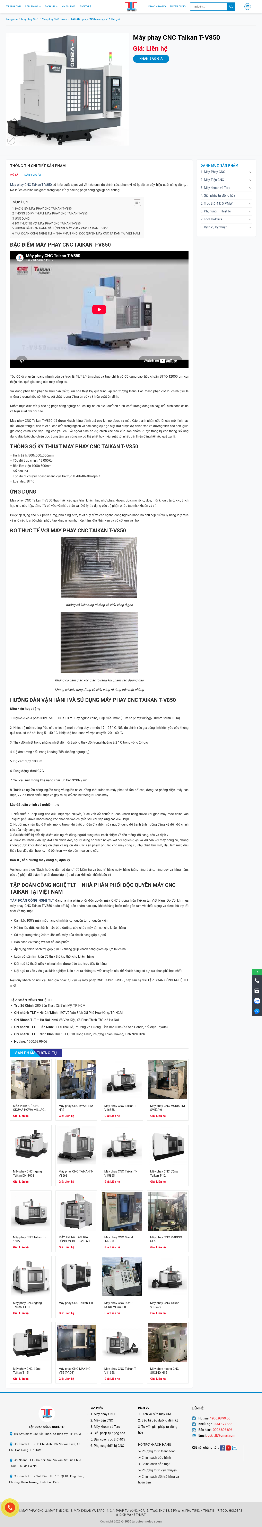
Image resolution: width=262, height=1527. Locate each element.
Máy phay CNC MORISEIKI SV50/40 (167, 1108)
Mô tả (14, 174)
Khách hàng (157, 6)
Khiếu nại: (215, 1424)
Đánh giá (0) (32, 174)
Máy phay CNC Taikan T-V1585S (120, 1173)
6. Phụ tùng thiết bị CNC (107, 1446)
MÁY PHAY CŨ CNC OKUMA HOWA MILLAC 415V (28, 1108)
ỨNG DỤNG (22, 218)
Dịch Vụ (50, 6)
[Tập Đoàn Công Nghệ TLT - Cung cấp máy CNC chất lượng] (131, 6)
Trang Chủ (13, 6)
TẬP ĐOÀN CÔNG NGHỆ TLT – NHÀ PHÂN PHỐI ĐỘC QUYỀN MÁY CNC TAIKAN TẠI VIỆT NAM (77, 233)
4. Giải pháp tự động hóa (218, 195)
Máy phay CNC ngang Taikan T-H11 (27, 1305)
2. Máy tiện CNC (101, 1420)
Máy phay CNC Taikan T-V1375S (166, 1305)
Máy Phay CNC (29, 19)
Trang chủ (12, 19)
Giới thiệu (86, 6)
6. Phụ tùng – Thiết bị (216, 211)
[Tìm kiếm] (231, 6)
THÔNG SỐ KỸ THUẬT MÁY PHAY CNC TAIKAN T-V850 (51, 213)
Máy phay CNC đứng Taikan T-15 (27, 1371)
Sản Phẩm (31, 6)
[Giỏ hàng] (247, 6)
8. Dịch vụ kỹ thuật (214, 227)
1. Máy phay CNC (102, 1414)
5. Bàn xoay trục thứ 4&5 (107, 1439)
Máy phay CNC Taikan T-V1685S (120, 1108)
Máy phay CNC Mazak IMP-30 (119, 1239)
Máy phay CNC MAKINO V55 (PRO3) (74, 1371)
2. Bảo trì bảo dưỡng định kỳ (158, 1420)
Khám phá (69, 6)
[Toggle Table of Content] (135, 202)
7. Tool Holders (211, 219)
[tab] (14, 175)
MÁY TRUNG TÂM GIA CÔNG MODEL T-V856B (74, 1239)
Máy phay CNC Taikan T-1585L (29, 1239)
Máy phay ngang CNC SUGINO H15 (164, 1371)
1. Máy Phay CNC (213, 172)
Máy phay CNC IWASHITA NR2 (76, 1108)
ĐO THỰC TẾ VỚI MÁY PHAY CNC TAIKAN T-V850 (48, 223)
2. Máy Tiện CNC (212, 180)
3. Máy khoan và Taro (215, 188)
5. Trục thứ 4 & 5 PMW (217, 203)
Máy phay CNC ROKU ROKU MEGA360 (118, 1305)
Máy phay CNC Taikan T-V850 (31, 185)
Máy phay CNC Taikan (54, 19)
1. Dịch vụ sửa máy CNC (155, 1414)
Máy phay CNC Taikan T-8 (76, 1303)
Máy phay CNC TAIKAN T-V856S (76, 1173)
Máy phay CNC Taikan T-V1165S (120, 1371)
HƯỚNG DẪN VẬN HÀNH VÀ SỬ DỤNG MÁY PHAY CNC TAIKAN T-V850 (61, 228)
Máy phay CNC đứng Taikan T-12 (164, 1173)
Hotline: (214, 1418)
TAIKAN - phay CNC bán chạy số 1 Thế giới (95, 19)
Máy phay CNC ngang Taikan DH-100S (27, 1173)
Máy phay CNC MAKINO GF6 (166, 1239)
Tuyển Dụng (178, 6)
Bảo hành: (215, 1430)
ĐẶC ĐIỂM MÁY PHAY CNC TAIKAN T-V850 (43, 208)
